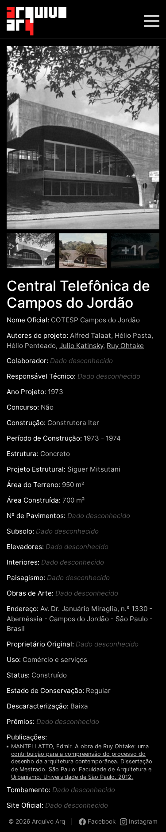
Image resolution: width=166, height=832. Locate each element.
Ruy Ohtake (125, 345)
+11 (133, 250)
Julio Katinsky (81, 345)
